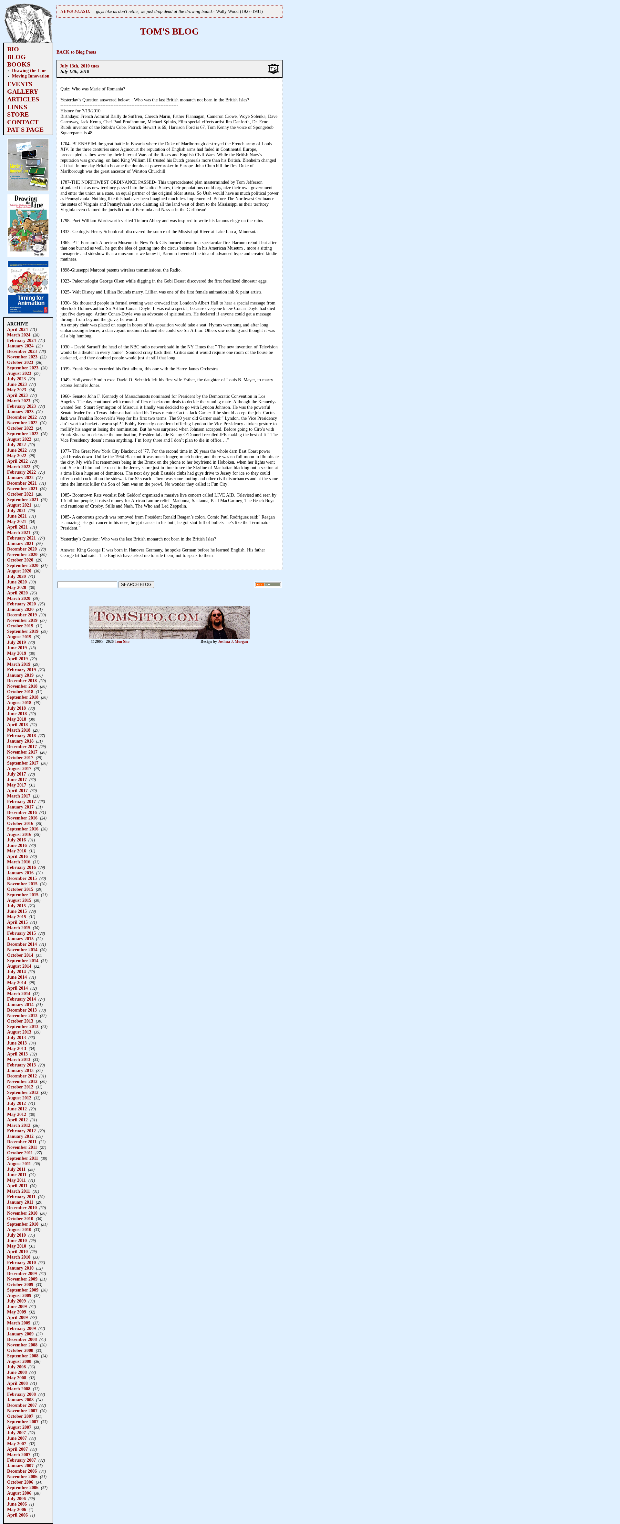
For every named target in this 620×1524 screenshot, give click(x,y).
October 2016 (20, 823)
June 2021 (17, 516)
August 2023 (19, 373)
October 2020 (20, 559)
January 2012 (20, 1136)
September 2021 (22, 499)
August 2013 (19, 1032)
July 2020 (16, 576)
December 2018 (22, 680)
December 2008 (22, 1339)
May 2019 (16, 653)
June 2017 (17, 779)
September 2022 (22, 433)
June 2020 (17, 581)
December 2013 (22, 1010)
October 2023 (20, 362)
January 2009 (20, 1333)
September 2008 (22, 1355)
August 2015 (19, 900)
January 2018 (20, 741)
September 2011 (22, 1158)
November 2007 (22, 1410)
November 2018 (22, 686)
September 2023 (22, 367)
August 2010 (19, 1229)
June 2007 (17, 1438)
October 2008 (20, 1350)
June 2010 (17, 1240)
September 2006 (22, 1487)
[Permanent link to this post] (273, 73)
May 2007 (16, 1443)
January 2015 (20, 938)
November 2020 (22, 554)
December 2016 (22, 812)
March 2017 (18, 795)
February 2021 (21, 538)
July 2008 (16, 1366)
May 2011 (16, 1180)
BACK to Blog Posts (76, 52)
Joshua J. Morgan (233, 642)
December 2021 (22, 483)
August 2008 (19, 1361)
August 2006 (19, 1493)
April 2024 (17, 329)
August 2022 (19, 439)
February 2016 (21, 867)
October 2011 (20, 1152)
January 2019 (20, 675)
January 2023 (20, 411)
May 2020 (16, 587)
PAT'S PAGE (25, 129)
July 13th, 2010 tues (79, 65)
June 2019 (17, 647)
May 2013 (16, 1048)
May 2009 (16, 1311)
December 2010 (22, 1207)
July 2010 (16, 1235)
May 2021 (16, 521)
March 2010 (18, 1257)
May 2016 (16, 850)
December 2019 (22, 614)
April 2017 (17, 790)
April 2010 (17, 1251)
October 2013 (20, 1021)
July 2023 (16, 378)
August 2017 (19, 768)
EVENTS (19, 84)
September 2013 (22, 1026)
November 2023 (22, 356)
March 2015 (18, 927)
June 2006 (17, 1504)
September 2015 (22, 894)
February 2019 (21, 669)
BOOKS (18, 64)
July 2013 (16, 1037)
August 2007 (19, 1427)
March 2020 (18, 598)
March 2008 (18, 1388)
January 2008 (20, 1399)
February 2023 (21, 406)
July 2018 (16, 708)
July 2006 (16, 1498)
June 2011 (16, 1174)
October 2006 (20, 1482)
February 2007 (21, 1460)
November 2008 (22, 1344)
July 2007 (16, 1432)
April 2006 (17, 1515)
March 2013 (18, 1059)
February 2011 (21, 1196)
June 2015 (17, 911)
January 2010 (20, 1268)
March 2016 (18, 861)
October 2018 (20, 691)
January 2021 (20, 543)
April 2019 (17, 658)
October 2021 (20, 494)
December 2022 (22, 417)
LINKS (17, 106)
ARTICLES (23, 99)
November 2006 (22, 1476)
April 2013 (17, 1053)
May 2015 (16, 916)
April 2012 (17, 1119)
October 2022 (20, 428)
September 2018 (22, 697)
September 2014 (22, 960)
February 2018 (21, 735)
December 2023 (22, 351)
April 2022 (17, 461)
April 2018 (17, 724)
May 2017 (16, 785)
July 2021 (16, 510)
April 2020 (17, 592)
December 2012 (22, 1075)
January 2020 (20, 609)
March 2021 (18, 532)
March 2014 (18, 993)
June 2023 (17, 384)
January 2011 (20, 1202)
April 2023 (17, 395)
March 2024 (18, 334)
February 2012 (21, 1130)
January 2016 (20, 872)
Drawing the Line (29, 70)
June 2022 (17, 450)
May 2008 (16, 1377)
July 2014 (16, 971)
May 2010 (16, 1246)
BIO (13, 49)
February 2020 (21, 603)
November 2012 (22, 1081)
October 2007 (20, 1416)
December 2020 (22, 548)
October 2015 (20, 889)
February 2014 (21, 999)
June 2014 (17, 977)
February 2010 (21, 1262)
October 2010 (20, 1218)
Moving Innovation (30, 75)
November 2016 (22, 817)
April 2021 (17, 527)
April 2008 (17, 1383)
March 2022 (18, 466)
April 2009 (17, 1317)
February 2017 (21, 801)
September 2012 (22, 1092)
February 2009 (21, 1328)
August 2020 (19, 570)
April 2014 (17, 988)
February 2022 (21, 472)
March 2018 (18, 730)
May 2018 (16, 719)
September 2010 (22, 1224)
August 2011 (19, 1163)
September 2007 (22, 1421)
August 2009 (19, 1295)
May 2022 (16, 455)
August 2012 (19, 1097)
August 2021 (19, 505)
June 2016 (17, 845)
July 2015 (16, 905)
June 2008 (17, 1372)
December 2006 (22, 1471)
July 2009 (16, 1300)
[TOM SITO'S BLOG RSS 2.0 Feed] (268, 586)
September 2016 (22, 828)
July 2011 (16, 1169)
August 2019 (19, 636)
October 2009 (20, 1284)
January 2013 (20, 1070)
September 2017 (22, 763)
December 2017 (22, 746)
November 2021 (22, 488)
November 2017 (22, 752)
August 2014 (19, 966)
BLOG (16, 56)
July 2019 (16, 642)
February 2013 (21, 1064)
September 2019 (22, 631)
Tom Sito (122, 642)
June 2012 (17, 1108)
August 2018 (19, 702)
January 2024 (20, 345)
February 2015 (21, 933)
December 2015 (22, 878)
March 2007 (18, 1454)
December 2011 (21, 1141)
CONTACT (22, 122)
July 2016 (16, 839)
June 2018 (17, 713)
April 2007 (17, 1449)
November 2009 (22, 1279)
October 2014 (20, 955)
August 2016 (19, 834)
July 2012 (16, 1103)
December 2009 (22, 1273)
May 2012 (16, 1114)
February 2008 (21, 1394)
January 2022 (20, 477)
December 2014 (22, 944)
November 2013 (22, 1015)
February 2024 (21, 340)
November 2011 (22, 1147)
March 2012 (18, 1125)
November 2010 (22, 1213)
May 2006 (16, 1509)
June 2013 (17, 1042)
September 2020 (22, 565)
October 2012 (20, 1086)
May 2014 (16, 982)
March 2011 (18, 1191)
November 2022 (22, 422)
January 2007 (20, 1465)
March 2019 (18, 664)
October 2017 (20, 757)
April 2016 (17, 856)
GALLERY (22, 91)
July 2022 (16, 444)
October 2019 (20, 625)
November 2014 (22, 949)
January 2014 (20, 1004)
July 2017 (16, 774)
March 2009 (18, 1322)
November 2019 (22, 620)
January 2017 (20, 806)
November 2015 (22, 883)
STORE (18, 114)
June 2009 (17, 1306)
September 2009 (22, 1289)
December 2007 (22, 1405)
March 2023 (18, 400)
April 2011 (17, 1185)
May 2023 (16, 389)
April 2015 (17, 922)
